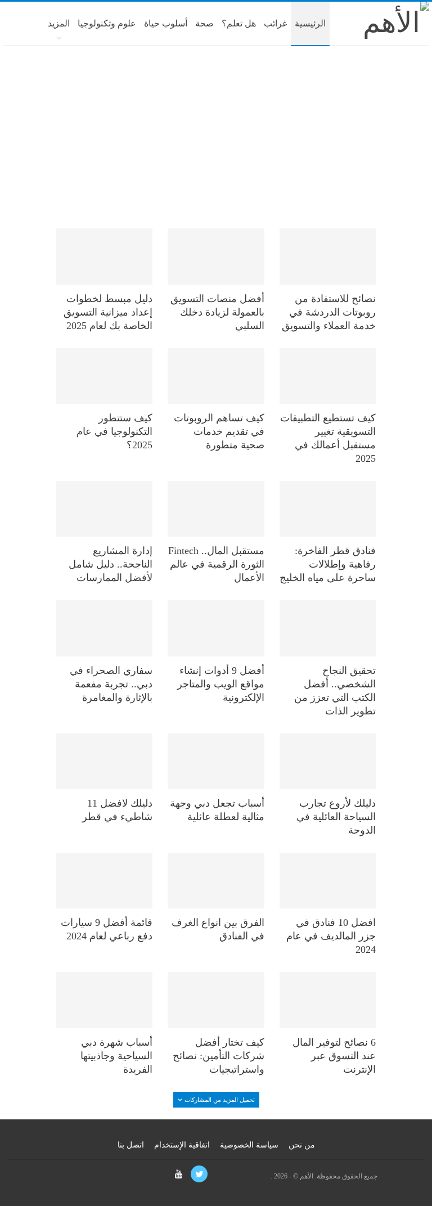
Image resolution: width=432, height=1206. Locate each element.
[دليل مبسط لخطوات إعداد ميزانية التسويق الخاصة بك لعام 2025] (104, 256)
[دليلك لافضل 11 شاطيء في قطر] (104, 761)
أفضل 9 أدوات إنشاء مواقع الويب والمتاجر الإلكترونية (220, 684)
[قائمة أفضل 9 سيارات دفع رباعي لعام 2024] (104, 880)
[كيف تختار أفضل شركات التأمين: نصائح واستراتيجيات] (216, 1000)
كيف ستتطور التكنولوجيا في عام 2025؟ (114, 431)
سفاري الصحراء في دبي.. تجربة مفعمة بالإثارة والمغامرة (111, 684)
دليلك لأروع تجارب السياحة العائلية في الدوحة (336, 817)
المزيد (59, 23)
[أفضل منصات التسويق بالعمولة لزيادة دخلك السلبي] (216, 256)
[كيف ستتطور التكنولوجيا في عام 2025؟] (104, 376)
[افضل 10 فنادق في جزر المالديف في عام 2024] (328, 880)
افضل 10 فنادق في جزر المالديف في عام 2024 (331, 936)
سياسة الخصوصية (249, 1145)
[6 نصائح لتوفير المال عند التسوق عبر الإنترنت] (328, 1000)
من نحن (302, 1145)
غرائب (275, 23)
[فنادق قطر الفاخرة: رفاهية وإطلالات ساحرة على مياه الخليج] (328, 509)
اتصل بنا (131, 1145)
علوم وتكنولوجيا (107, 23)
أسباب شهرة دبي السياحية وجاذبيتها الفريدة (116, 1056)
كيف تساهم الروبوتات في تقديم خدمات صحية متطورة (219, 431)
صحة (204, 23)
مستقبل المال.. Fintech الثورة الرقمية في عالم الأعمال (216, 564)
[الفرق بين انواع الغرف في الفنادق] (216, 880)
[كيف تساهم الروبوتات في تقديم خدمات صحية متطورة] (216, 376)
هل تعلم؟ (239, 23)
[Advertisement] (216, 136)
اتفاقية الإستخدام (182, 1145)
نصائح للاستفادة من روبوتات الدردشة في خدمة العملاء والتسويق (329, 312)
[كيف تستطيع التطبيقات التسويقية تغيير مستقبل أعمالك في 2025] (328, 376)
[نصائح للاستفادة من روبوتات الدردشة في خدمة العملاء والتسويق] (328, 256)
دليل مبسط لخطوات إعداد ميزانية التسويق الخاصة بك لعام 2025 (108, 312)
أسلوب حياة (165, 23)
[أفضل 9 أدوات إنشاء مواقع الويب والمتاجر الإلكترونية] (216, 628)
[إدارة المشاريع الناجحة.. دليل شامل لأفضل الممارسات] (104, 509)
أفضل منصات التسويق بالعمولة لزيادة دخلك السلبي (217, 312)
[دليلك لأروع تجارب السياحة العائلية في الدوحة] (328, 761)
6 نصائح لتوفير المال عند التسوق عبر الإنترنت (334, 1056)
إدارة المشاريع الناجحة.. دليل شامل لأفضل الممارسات (110, 564)
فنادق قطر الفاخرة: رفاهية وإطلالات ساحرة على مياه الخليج (328, 564)
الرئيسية (310, 23)
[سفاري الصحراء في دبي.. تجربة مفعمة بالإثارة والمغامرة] (104, 628)
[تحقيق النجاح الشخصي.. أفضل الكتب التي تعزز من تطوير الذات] (328, 628)
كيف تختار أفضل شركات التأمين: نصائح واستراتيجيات (218, 1056)
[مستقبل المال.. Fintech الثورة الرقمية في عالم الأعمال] (216, 509)
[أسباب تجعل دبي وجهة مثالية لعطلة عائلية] (216, 761)
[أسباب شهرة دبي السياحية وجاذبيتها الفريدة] (104, 1000)
